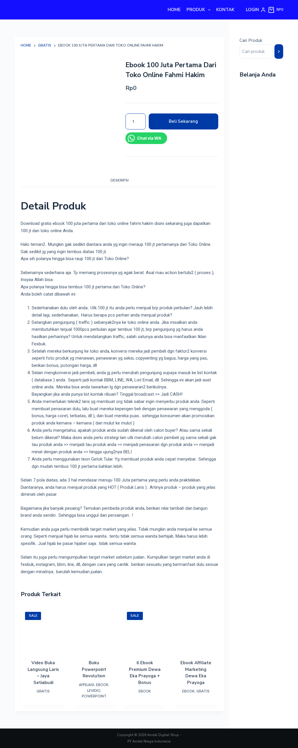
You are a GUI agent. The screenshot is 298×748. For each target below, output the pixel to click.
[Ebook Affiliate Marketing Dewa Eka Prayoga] (195, 630)
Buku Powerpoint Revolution (94, 669)
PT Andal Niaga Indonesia (149, 741)
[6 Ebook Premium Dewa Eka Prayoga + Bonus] (145, 630)
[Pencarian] (278, 51)
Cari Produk (251, 40)
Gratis (43, 691)
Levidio (93, 690)
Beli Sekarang (183, 121)
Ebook (102, 685)
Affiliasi (86, 685)
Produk (196, 10)
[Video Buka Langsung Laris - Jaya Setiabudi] (43, 630)
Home (174, 10)
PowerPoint (94, 696)
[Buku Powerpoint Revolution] (94, 630)
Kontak (225, 10)
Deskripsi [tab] (120, 180)
